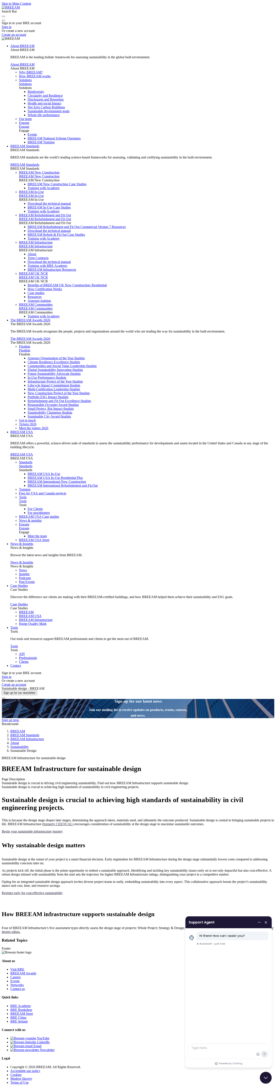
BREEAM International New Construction (57, 481)
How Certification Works (45, 289)
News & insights (30, 520)
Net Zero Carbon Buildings (46, 107)
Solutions (25, 80)
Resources (35, 297)
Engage (24, 123)
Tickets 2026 (27, 424)
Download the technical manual (49, 203)
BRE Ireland (19, 1021)
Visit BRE (17, 969)
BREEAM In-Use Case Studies (49, 207)
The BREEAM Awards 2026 (30, 320)
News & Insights (21, 544)
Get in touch (27, 420)
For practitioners (39, 513)
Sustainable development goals (48, 111)
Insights (24, 574)
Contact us (17, 989)
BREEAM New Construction (39, 172)
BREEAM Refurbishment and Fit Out (45, 215)
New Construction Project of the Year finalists (59, 393)
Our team (25, 119)
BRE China (18, 1017)
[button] (3, 16)
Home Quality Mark (33, 624)
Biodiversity (36, 91)
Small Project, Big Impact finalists (51, 408)
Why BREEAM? (31, 72)
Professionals (28, 658)
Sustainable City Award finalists (49, 416)
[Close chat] (266, 1078)
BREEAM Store (21, 1013)
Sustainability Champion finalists (50, 412)
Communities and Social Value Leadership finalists (62, 366)
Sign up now (10, 720)
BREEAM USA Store (34, 540)
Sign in (6, 27)
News (23, 570)
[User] (3, 20)
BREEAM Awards (23, 973)
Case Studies (19, 586)
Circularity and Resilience (45, 95)
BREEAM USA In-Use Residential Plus (55, 478)
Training (24, 489)
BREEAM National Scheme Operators (54, 138)
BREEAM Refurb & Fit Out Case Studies (56, 234)
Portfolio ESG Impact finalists (48, 397)
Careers (15, 977)
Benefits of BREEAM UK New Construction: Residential (67, 285)
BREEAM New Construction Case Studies (57, 184)
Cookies (16, 1075)
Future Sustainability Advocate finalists (54, 373)
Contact (15, 665)
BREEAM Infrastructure (36, 242)
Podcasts (25, 578)
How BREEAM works (35, 76)
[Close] (3, 698)
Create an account (14, 34)
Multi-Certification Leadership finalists (54, 389)
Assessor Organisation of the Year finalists (56, 358)
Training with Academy (44, 188)
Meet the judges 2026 (33, 428)
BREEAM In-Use (31, 192)
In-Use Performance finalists (47, 377)
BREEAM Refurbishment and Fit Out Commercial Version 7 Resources (77, 227)
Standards (25, 462)
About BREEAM (22, 46)
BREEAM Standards (24, 146)
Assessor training (39, 300)
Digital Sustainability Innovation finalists (55, 370)
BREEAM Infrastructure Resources (52, 269)
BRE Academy (20, 1006)
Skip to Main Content (16, 3)
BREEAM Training (41, 142)
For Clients (35, 509)
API (22, 654)
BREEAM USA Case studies (39, 516)
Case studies (36, 293)
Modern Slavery (21, 1078)
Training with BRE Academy (47, 266)
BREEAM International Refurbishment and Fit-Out (63, 485)
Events (32, 134)
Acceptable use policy (25, 1071)
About (32, 254)
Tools (23, 497)
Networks (17, 985)
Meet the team (37, 536)
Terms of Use (19, 1082)
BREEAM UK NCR (33, 273)
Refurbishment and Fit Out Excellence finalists (59, 401)
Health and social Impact (44, 103)
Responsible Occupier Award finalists (53, 405)
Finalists (24, 346)
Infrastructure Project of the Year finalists (55, 381)
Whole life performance (44, 115)
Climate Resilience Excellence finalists (54, 362)
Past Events (27, 582)
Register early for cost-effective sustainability (32, 893)
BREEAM (26, 612)
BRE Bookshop (21, 1010)
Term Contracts (38, 258)
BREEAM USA (21, 432)
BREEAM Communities (36, 304)
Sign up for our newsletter (19, 692)
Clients (23, 662)
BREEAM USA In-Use (44, 474)
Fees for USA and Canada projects (42, 493)
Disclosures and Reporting (46, 99)
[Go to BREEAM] (11, 7)
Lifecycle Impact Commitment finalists (54, 385)
